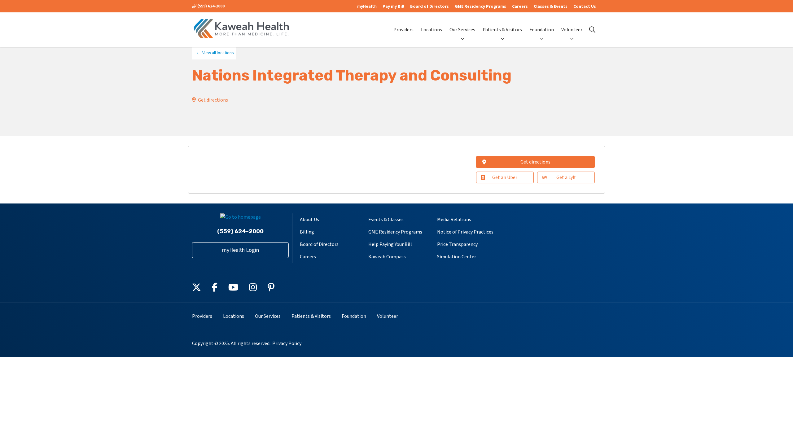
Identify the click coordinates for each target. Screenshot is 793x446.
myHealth (367, 6)
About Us (309, 219)
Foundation (541, 29)
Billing (307, 232)
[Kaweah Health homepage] (241, 29)
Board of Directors (429, 6)
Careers (520, 6)
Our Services (462, 29)
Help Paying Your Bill (390, 244)
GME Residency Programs (480, 6)
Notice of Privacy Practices (465, 232)
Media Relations (454, 219)
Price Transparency (457, 244)
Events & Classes (386, 219)
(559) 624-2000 (210, 6)
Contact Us (584, 6)
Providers (403, 29)
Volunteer (571, 29)
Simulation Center (456, 256)
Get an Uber (504, 177)
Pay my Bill (393, 6)
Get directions (213, 100)
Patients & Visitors (502, 29)
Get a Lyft (566, 177)
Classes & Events (550, 6)
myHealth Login (240, 250)
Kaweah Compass (387, 256)
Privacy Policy (286, 343)
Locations (431, 29)
